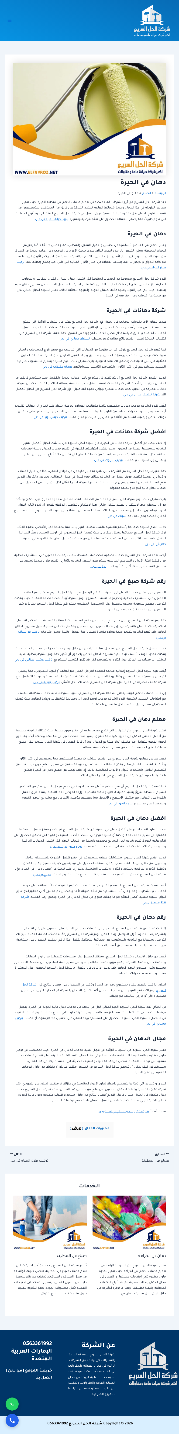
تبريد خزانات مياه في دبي (51, 219)
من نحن (15, 1371)
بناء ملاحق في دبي (120, 804)
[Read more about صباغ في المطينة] (49, 1223)
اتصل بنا (43, 1378)
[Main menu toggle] (9, 20)
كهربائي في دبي (155, 544)
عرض (76, 1129)
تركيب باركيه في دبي (46, 682)
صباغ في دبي (42, 874)
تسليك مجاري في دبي (75, 339)
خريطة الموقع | (37, 1371)
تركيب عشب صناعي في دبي (33, 660)
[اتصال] (12, 1420)
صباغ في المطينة (71, 1256)
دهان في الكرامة (152, 1256)
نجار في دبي (98, 566)
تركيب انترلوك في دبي (108, 460)
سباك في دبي (116, 516)
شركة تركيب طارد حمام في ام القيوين (124, 1111)
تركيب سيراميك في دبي (66, 846)
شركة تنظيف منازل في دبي (141, 395)
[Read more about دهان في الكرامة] (129, 1223)
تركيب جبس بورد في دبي (50, 417)
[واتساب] (12, 1404)
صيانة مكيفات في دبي (57, 367)
